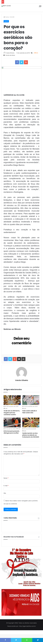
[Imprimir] (23, 359)
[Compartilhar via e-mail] (19, 359)
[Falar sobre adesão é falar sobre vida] (30, 400)
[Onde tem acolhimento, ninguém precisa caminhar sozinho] (12, 400)
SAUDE (12, 17)
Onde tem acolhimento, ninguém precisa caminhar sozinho (12, 413)
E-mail (6, 485)
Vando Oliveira (10, 53)
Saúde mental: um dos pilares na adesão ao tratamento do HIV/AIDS (30, 435)
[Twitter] (22, 62)
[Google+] (26, 62)
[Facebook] (17, 62)
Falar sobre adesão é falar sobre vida (29, 412)
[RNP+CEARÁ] (6, 6)
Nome (6, 478)
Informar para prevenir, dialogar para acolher (12, 432)
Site (5, 493)
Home (7, 17)
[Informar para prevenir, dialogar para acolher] (12, 422)
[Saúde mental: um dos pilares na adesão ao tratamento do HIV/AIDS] (30, 422)
